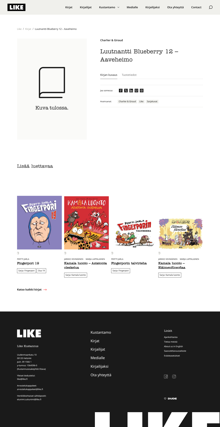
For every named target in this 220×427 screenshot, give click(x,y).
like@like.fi (22, 379)
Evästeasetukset (172, 355)
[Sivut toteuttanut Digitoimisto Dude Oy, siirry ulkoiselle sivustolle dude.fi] (170, 399)
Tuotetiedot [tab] (129, 75)
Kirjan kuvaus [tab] (108, 75)
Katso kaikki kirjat (29, 289)
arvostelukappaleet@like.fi (30, 389)
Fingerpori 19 (28, 263)
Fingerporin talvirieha (129, 263)
